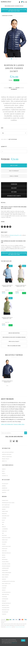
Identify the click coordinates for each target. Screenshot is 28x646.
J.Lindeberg (5, 528)
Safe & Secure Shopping (8, 452)
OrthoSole (5, 559)
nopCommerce (9, 626)
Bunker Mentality (6, 603)
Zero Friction (5, 594)
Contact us (5, 475)
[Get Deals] (25, 433)
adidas (4, 509)
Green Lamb (5, 511)
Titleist (4, 544)
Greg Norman (5, 574)
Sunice (3, 557)
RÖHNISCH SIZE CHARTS (14, 195)
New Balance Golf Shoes (8, 502)
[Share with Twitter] (2, 227)
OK (23, 640)
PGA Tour (4, 535)
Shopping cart (5, 490)
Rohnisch (4, 513)
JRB (3, 524)
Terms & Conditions (7, 456)
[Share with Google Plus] (7, 227)
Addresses (4, 488)
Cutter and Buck (6, 592)
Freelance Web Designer (20, 626)
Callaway (4, 542)
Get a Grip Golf (6, 504)
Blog (3, 471)
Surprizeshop (5, 568)
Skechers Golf (5, 515)
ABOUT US (4, 460)
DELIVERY (14, 188)
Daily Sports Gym (6, 583)
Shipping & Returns (6, 454)
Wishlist (4, 492)
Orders (4, 485)
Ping (3, 522)
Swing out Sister (6, 537)
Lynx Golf (4, 585)
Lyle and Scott (5, 607)
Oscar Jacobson (6, 566)
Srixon (3, 555)
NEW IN (3, 473)
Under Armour (5, 507)
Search (4, 469)
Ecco (3, 520)
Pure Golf (4, 531)
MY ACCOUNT (5, 483)
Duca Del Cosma (6, 563)
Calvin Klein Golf (6, 546)
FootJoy (4, 614)
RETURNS (14, 191)
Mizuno (4, 579)
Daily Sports (5, 576)
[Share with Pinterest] (10, 227)
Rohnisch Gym (5, 609)
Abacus (4, 526)
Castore (4, 517)
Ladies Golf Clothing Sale (7, 424)
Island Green (5, 561)
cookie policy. (14, 642)
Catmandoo (5, 598)
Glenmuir (4, 596)
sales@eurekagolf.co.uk (15, 235)
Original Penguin (6, 552)
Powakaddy (5, 570)
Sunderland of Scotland (8, 581)
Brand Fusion (5, 605)
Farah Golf (5, 539)
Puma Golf (4, 548)
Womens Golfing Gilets (19, 424)
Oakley (4, 590)
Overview (14, 184)
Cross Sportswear (6, 572)
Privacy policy (5, 458)
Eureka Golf (5, 500)
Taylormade (5, 611)
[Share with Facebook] (5, 227)
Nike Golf (4, 550)
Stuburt (4, 587)
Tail (3, 533)
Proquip (4, 601)
